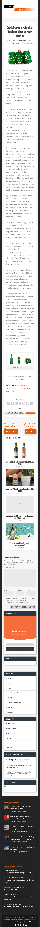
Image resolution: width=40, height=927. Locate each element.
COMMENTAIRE (10, 568)
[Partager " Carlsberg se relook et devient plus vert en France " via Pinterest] (20, 403)
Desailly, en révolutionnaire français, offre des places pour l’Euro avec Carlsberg (18, 773)
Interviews (9, 743)
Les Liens (9, 707)
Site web (30, 590)
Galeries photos (11, 728)
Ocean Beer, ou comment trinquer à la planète (22, 848)
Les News (16, 43)
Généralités (9, 733)
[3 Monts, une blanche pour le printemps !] (20, 531)
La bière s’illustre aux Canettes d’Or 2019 (20, 490)
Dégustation (10, 724)
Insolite (8, 738)
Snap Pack (10, 391)
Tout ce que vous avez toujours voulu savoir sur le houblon (18, 766)
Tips (30, 922)
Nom (6, 590)
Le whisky (9, 698)
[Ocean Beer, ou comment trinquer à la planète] (6, 848)
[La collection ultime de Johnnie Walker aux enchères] (6, 807)
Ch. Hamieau (20, 40)
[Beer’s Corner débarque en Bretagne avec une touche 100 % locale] (6, 837)
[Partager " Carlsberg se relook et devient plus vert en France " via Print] (32, 403)
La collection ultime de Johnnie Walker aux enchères (20, 807)
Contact (8, 683)
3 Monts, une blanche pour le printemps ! (20, 544)
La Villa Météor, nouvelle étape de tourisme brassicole (17, 760)
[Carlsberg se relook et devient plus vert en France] (20, 57)
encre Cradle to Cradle (24, 388)
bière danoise (21, 385)
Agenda (8, 678)
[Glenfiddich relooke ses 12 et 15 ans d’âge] (20, 450)
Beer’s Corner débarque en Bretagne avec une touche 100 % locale (23, 838)
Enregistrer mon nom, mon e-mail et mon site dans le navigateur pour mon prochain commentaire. (19, 600)
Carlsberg (10, 388)
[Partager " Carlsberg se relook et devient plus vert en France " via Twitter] (12, 403)
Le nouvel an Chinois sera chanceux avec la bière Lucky (20, 517)
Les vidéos (9, 712)
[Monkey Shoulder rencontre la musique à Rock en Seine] (6, 817)
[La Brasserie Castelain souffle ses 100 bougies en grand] (6, 827)
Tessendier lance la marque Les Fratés (19, 873)
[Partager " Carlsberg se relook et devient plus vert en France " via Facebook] (8, 403)
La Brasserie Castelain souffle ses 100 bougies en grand (21, 828)
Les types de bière (15, 693)
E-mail (19, 590)
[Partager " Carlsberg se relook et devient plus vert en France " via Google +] (16, 403)
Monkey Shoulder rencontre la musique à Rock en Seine (20, 818)
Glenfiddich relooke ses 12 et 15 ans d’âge (20, 463)
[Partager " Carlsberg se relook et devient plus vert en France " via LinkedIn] (24, 403)
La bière (8, 688)
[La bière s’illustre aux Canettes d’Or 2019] (20, 477)
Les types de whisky (15, 702)
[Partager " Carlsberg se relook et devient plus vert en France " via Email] (28, 403)
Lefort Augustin (11, 889)
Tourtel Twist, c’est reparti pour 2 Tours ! (20, 906)
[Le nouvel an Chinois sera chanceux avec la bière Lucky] (20, 504)
